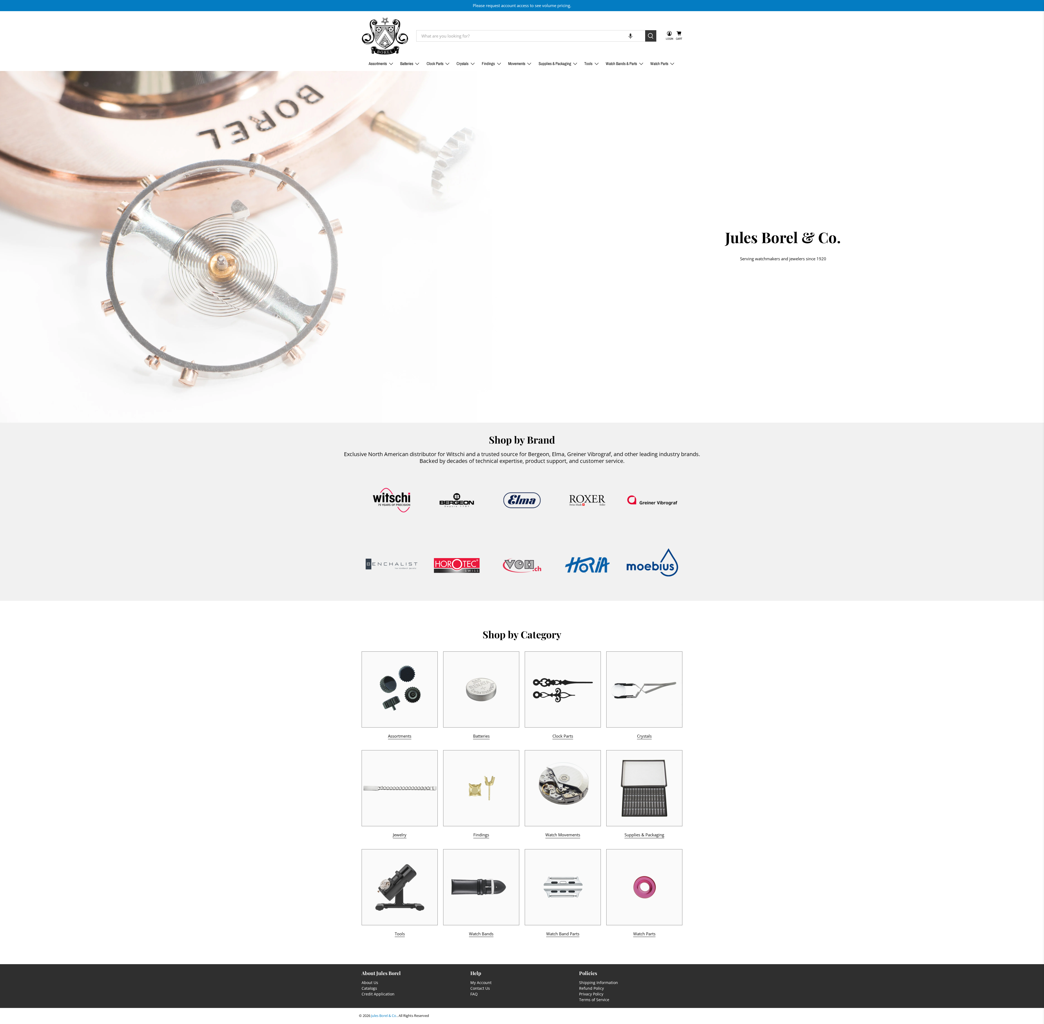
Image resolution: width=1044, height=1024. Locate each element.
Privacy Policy (591, 994)
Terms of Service (594, 999)
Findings (488, 63)
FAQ (474, 994)
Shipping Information (598, 982)
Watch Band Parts (562, 933)
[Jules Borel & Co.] (385, 36)
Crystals (462, 63)
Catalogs (369, 988)
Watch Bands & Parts (621, 63)
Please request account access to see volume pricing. (522, 5)
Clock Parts (435, 63)
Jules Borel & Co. (384, 1015)
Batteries (406, 63)
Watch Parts (659, 63)
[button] (630, 36)
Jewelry (399, 834)
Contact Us (480, 988)
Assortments (378, 63)
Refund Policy (591, 988)
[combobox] (530, 36)
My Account (481, 982)
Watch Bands (481, 933)
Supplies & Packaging (555, 63)
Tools (588, 63)
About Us (370, 982)
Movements (516, 63)
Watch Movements (562, 834)
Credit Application (378, 994)
